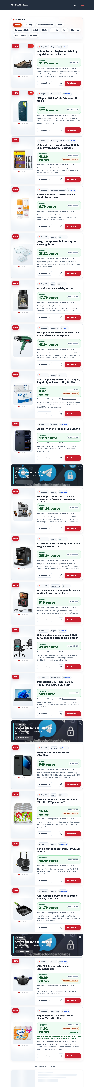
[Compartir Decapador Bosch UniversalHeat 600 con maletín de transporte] (61, 364)
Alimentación (20, 35)
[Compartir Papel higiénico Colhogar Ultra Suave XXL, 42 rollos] (61, 1055)
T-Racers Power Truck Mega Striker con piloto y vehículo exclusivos (58, 1072)
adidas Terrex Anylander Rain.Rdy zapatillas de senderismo (57, 53)
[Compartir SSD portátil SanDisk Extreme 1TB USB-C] (61, 130)
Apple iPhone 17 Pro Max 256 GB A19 (58, 428)
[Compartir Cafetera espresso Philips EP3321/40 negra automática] (61, 575)
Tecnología (28, 25)
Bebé (65, 30)
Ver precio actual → (69, 68)
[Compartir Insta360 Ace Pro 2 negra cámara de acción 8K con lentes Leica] (61, 619)
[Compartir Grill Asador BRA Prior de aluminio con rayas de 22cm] (61, 927)
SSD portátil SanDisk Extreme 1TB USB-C (57, 100)
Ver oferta (71, 83)
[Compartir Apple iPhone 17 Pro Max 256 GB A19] (61, 458)
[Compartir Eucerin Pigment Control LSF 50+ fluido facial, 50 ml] (61, 226)
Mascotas (75, 30)
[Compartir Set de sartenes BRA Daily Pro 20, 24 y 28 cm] (61, 880)
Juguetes (54, 1067)
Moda (44, 30)
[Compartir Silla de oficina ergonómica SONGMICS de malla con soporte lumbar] (61, 666)
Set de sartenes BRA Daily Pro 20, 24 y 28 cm (58, 850)
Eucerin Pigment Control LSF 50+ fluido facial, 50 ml (56, 196)
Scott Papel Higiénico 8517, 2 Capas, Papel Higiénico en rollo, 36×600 (58, 381)
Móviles (54, 424)
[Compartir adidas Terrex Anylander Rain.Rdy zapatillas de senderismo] (61, 83)
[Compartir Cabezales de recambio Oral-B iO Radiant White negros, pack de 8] (61, 179)
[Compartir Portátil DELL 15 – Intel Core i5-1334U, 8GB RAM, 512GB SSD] (61, 713)
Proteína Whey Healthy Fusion (55, 288)
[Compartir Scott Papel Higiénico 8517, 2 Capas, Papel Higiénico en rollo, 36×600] (61, 413)
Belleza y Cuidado (22, 30)
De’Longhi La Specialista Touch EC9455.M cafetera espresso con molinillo (56, 499)
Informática (55, 94)
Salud (35, 30)
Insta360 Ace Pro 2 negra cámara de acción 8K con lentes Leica (58, 592)
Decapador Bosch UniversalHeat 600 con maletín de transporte (58, 334)
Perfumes (55, 1011)
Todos (17, 25)
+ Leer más (43, 83)
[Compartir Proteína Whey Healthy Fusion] (61, 317)
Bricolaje (33, 35)
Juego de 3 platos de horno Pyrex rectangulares (56, 243)
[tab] (19, 76)
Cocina (53, 237)
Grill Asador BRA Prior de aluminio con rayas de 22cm (57, 897)
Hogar (60, 25)
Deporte (54, 30)
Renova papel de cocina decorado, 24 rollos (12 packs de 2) (57, 801)
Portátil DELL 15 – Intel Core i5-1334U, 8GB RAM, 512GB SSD (55, 683)
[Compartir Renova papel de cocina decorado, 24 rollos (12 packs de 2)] (61, 833)
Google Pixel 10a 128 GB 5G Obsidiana (53, 754)
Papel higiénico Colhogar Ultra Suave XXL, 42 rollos (55, 1017)
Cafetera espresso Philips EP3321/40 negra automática (58, 545)
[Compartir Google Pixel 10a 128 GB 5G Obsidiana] (61, 784)
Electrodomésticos (45, 25)
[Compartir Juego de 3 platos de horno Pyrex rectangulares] (61, 273)
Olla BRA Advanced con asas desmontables (53, 968)
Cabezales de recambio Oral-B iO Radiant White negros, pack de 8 (58, 146)
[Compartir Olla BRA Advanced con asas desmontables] (61, 1000)
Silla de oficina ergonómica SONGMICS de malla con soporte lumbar (57, 636)
